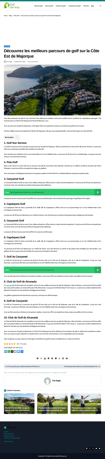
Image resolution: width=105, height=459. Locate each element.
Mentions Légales (9, 436)
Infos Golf (7, 46)
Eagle (58, 380)
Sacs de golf (49, 6)
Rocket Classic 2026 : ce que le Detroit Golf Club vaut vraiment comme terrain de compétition (17, 410)
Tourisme (86, 6)
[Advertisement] (52, 31)
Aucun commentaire (33, 61)
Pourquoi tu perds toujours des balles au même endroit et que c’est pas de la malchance (85, 410)
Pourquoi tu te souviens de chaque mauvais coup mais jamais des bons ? (52, 410)
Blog (92, 6)
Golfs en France (8, 441)
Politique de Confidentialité (12, 438)
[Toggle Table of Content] (16, 137)
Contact (6, 431)
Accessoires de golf (74, 6)
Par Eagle (9, 61)
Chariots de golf (60, 6)
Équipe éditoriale (9, 433)
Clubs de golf (38, 6)
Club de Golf (10, 285)
